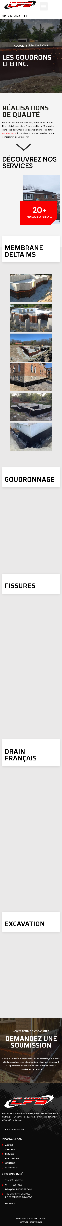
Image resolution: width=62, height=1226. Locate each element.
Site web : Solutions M (31, 1222)
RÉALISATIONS (38, 45)
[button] (44, 6)
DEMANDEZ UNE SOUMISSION (31, 1041)
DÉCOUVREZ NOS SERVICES (29, 162)
